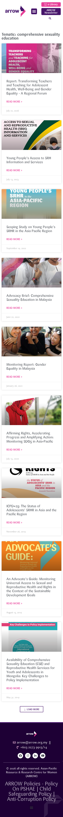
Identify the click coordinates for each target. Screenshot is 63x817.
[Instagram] (28, 755)
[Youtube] (42, 755)
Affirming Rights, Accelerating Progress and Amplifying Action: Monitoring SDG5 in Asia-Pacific (30, 437)
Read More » (14, 101)
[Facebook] (20, 755)
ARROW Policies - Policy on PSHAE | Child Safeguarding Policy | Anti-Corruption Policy (31, 791)
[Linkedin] (35, 755)
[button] (34, 11)
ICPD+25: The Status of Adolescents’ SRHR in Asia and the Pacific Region (31, 510)
